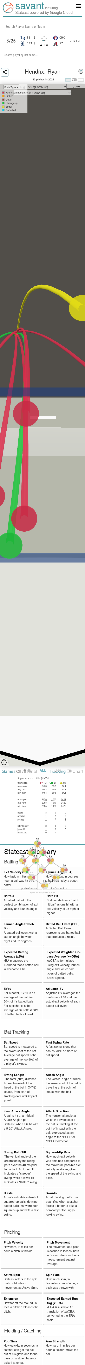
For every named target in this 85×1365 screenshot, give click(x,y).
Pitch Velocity (13, 1242)
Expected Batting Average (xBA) (16, 954)
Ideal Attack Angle (17, 1111)
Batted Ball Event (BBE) (62, 924)
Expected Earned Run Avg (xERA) (62, 1300)
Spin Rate (53, 1275)
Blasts (8, 1193)
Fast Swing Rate (57, 1042)
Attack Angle (55, 1075)
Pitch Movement (58, 1242)
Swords (51, 1193)
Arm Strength (55, 1341)
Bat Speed (11, 1042)
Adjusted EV (55, 989)
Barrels (9, 896)
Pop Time (10, 1341)
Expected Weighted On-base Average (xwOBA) (63, 954)
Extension (11, 1298)
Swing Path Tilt (15, 1152)
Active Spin (12, 1275)
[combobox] (42, 26)
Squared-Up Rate (58, 1152)
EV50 (7, 989)
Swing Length (14, 1075)
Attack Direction (57, 1111)
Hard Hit (52, 896)
